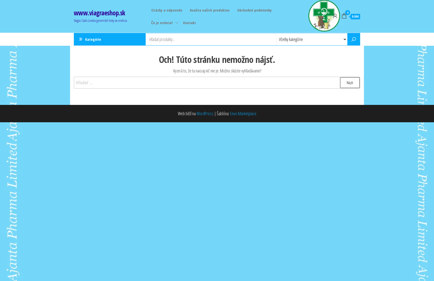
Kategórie (93, 39)
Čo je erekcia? (162, 22)
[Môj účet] (335, 15)
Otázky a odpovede (166, 10)
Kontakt (189, 22)
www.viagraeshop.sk (99, 12)
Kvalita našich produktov (210, 10)
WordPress (204, 113)
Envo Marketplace (243, 113)
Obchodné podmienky (254, 10)
